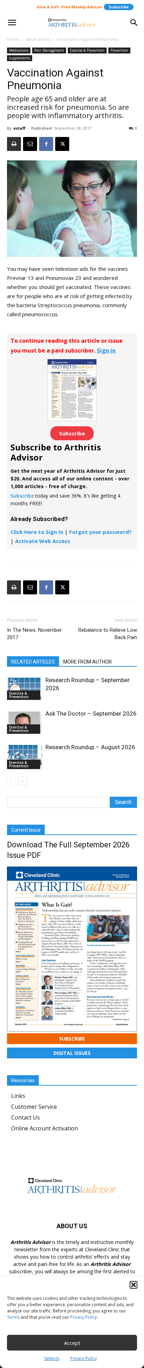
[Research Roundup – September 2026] (24, 688)
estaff (19, 128)
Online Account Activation (44, 1128)
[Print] (14, 144)
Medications (38, 39)
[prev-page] (11, 781)
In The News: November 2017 (34, 633)
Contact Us (25, 1117)
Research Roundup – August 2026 (90, 747)
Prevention (119, 50)
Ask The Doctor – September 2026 (91, 713)
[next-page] (22, 781)
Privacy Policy (83, 1317)
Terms (13, 1317)
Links (18, 1096)
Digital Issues (72, 1053)
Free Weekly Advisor (82, 6)
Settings (51, 1358)
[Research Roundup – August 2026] (24, 756)
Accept (72, 1342)
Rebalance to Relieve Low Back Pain (107, 633)
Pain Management (49, 50)
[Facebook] (46, 144)
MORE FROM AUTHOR (87, 662)
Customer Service (34, 1106)
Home (13, 39)
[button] (133, 1284)
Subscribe (119, 6)
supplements (19, 58)
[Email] (30, 144)
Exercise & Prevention (87, 50)
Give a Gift (48, 6)
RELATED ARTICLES (33, 662)
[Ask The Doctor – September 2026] (24, 722)
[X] (62, 144)
